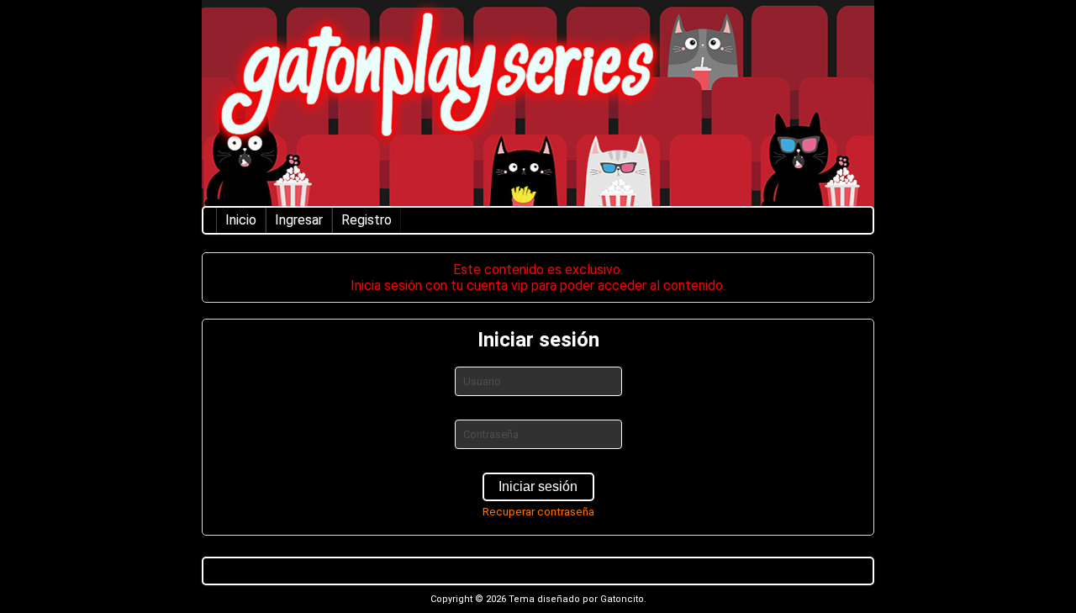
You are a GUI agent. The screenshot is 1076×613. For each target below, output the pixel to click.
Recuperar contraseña (538, 511)
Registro (366, 220)
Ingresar (299, 220)
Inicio (240, 220)
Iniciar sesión (538, 486)
